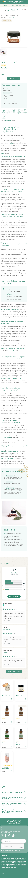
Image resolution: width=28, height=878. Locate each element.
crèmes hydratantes (8, 460)
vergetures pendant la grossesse (13, 293)
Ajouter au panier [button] (11, 699)
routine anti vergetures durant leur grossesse (13, 342)
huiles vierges (14, 455)
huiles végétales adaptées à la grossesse (12, 348)
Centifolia (3, 65)
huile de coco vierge (14, 422)
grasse (25, 142)
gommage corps (5, 465)
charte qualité (8, 120)
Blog (24, 5)
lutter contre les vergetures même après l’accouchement (12, 322)
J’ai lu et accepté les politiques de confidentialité (11, 850)
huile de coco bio (17, 434)
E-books (12, 5)
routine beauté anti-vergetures (9, 451)
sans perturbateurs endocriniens (10, 309)
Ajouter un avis (14, 596)
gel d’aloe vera (14, 420)
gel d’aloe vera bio (6, 437)
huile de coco (10, 350)
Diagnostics (6, 5)
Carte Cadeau (18, 5)
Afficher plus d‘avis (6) (14, 671)
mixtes (2, 153)
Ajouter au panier (13, 78)
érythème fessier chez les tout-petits (11, 378)
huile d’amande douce (7, 352)
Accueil (2, 15)
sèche (11, 143)
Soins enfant (12, 15)
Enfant (6, 15)
